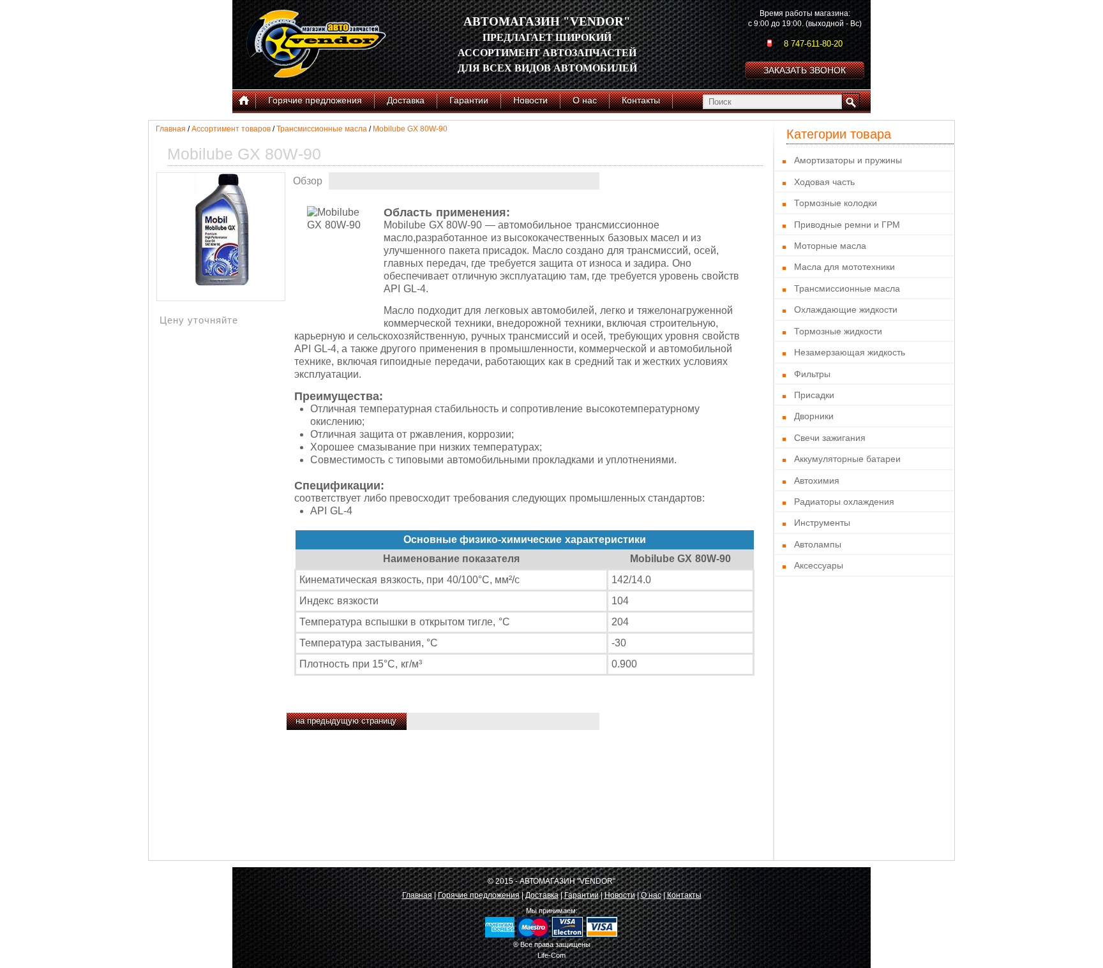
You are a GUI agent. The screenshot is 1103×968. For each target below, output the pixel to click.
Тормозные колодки (835, 203)
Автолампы (817, 544)
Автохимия (816, 480)
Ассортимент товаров (231, 128)
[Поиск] (851, 101)
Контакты (684, 895)
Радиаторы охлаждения (844, 501)
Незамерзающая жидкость (849, 352)
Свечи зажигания (830, 438)
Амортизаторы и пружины (848, 160)
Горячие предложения (479, 895)
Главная (171, 128)
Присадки (814, 395)
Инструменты (822, 523)
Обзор (307, 180)
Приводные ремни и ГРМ (847, 225)
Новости (619, 895)
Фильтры (812, 374)
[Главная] (243, 101)
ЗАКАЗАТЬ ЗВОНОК (804, 70)
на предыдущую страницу (346, 721)
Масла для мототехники (844, 267)
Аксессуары (818, 565)
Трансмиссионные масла (321, 128)
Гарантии (581, 895)
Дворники (814, 416)
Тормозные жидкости (838, 331)
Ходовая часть (824, 182)
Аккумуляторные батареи (847, 459)
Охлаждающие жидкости (845, 309)
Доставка (542, 895)
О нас (651, 895)
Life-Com (551, 955)
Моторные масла (830, 246)
